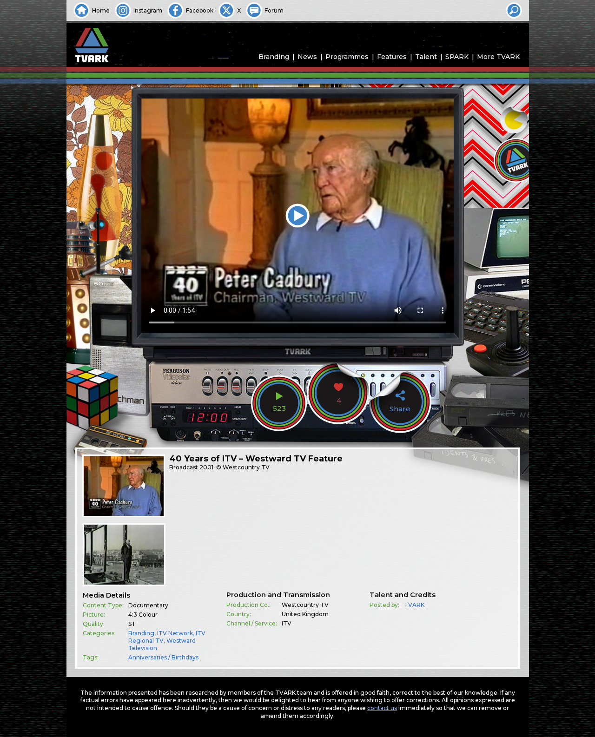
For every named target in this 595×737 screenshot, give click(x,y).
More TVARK (498, 57)
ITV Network (175, 633)
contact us (382, 707)
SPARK (457, 57)
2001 (206, 467)
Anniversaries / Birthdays (163, 657)
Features (392, 57)
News (307, 57)
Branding (273, 57)
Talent (426, 57)
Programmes (347, 57)
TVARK (414, 604)
